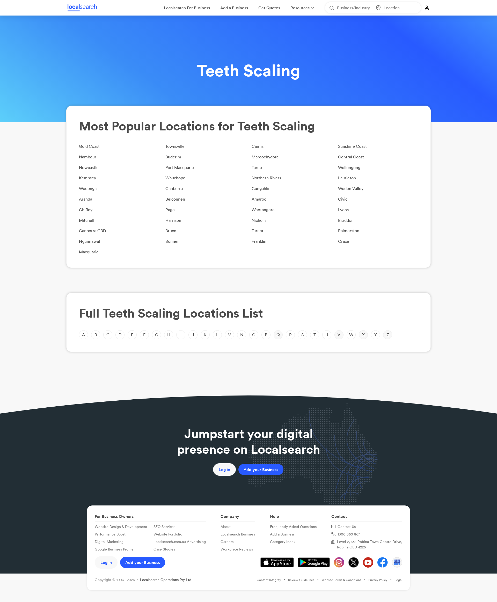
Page (170, 209)
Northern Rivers (266, 177)
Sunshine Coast (352, 146)
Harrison (173, 220)
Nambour (87, 156)
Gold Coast (89, 146)
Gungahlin (261, 188)
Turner (258, 230)
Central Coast (351, 156)
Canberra (174, 188)
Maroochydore (265, 156)
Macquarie (89, 251)
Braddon (346, 220)
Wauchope (175, 177)
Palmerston (348, 230)
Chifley (85, 209)
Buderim (173, 156)
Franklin (259, 241)
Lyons (343, 209)
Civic (342, 199)
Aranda (85, 199)
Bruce (170, 230)
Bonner (172, 241)
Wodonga (88, 188)
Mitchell (86, 220)
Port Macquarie (179, 167)
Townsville (175, 146)
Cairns (258, 146)
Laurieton (347, 177)
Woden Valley (350, 188)
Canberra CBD (92, 230)
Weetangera (263, 209)
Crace (343, 241)
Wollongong (349, 167)
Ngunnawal (89, 241)
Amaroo (259, 199)
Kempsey (87, 177)
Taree (257, 167)
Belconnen (175, 199)
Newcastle (89, 167)
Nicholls (259, 220)
